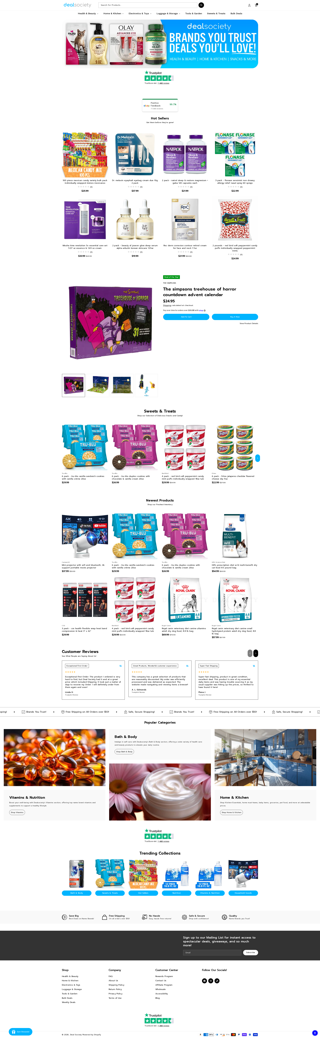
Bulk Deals (67, 998)
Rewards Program (164, 976)
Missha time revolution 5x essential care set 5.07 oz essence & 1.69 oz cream (85, 247)
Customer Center (166, 970)
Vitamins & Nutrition (210, 893)
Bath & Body (76, 893)
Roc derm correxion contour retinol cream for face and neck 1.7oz (185, 247)
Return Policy (115, 989)
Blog (157, 998)
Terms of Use (115, 998)
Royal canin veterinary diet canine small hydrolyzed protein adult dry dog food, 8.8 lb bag (234, 631)
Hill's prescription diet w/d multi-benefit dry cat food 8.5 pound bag (234, 566)
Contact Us (160, 980)
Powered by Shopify (91, 1034)
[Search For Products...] (201, 5)
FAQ (111, 976)
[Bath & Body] (77, 874)
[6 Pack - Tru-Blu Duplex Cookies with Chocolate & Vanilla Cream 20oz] (135, 447)
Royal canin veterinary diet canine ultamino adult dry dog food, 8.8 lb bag (184, 629)
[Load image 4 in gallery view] (146, 385)
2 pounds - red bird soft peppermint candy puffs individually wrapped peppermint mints (235, 248)
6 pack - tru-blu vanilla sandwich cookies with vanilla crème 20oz (83, 477)
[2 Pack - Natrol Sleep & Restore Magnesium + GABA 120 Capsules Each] (185, 154)
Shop (65, 970)
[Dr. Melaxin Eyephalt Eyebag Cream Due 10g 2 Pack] (135, 154)
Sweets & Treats (110, 893)
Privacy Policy (115, 993)
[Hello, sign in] (249, 5)
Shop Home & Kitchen (231, 812)
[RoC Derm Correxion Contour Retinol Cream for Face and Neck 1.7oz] (185, 219)
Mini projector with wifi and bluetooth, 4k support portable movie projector (83, 566)
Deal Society (76, 1034)
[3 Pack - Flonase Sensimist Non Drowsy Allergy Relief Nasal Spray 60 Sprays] (235, 154)
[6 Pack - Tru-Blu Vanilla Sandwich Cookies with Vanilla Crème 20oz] (85, 447)
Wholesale (160, 989)
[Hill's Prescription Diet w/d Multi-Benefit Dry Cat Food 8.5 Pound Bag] (235, 536)
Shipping (167, 305)
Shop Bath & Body (124, 751)
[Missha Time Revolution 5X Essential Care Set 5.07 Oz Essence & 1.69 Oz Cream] (85, 219)
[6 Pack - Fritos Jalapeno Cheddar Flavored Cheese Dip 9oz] (235, 447)
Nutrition (176, 893)
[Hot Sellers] (143, 874)
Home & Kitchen (70, 980)
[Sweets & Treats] (110, 874)
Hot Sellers (143, 893)
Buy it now (235, 317)
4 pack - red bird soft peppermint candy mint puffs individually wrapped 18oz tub (183, 477)
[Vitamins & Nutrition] (210, 874)
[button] (256, 5)
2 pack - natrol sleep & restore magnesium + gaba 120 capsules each (185, 181)
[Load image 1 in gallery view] (73, 385)
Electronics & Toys (71, 984)
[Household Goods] (243, 874)
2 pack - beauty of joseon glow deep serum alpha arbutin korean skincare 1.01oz (135, 247)
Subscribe (250, 952)
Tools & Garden (69, 993)
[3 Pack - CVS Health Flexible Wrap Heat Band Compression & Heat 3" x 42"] (85, 600)
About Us (113, 980)
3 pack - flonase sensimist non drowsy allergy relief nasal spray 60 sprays (235, 181)
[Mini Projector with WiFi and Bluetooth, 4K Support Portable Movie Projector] (85, 536)
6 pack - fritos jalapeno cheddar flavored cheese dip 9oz (233, 477)
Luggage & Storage (72, 989)
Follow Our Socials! (214, 970)
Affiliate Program (163, 984)
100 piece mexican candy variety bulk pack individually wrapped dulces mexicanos (85, 181)
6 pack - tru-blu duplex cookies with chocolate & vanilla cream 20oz (131, 477)
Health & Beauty (70, 976)
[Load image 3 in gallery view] (122, 385)
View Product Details (249, 323)
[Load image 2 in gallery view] (97, 385)
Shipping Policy (116, 984)
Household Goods (243, 893)
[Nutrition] (177, 874)
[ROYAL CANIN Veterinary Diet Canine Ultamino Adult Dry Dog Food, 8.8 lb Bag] (185, 600)
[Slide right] (257, 458)
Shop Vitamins (17, 812)
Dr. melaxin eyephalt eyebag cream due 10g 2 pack (135, 181)
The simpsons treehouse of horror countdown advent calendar (199, 291)
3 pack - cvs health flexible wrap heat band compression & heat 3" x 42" (84, 629)
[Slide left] (62, 458)
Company (115, 970)
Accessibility (161, 993)
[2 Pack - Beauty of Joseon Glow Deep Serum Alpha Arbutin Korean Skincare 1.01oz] (135, 219)
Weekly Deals (69, 1002)
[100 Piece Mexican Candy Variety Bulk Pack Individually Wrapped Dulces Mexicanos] (85, 154)
